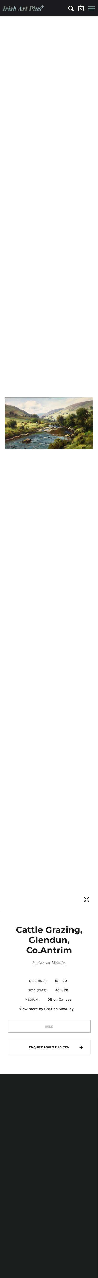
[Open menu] (91, 8)
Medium (31, 999)
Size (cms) (37, 990)
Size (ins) (37, 981)
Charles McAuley (51, 963)
